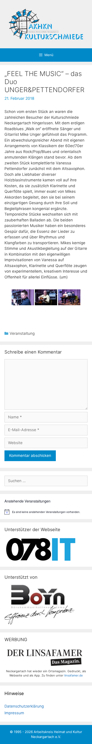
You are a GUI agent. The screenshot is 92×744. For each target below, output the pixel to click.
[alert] (46, 512)
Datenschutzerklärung (24, 706)
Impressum (14, 713)
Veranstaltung (22, 333)
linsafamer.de (73, 675)
